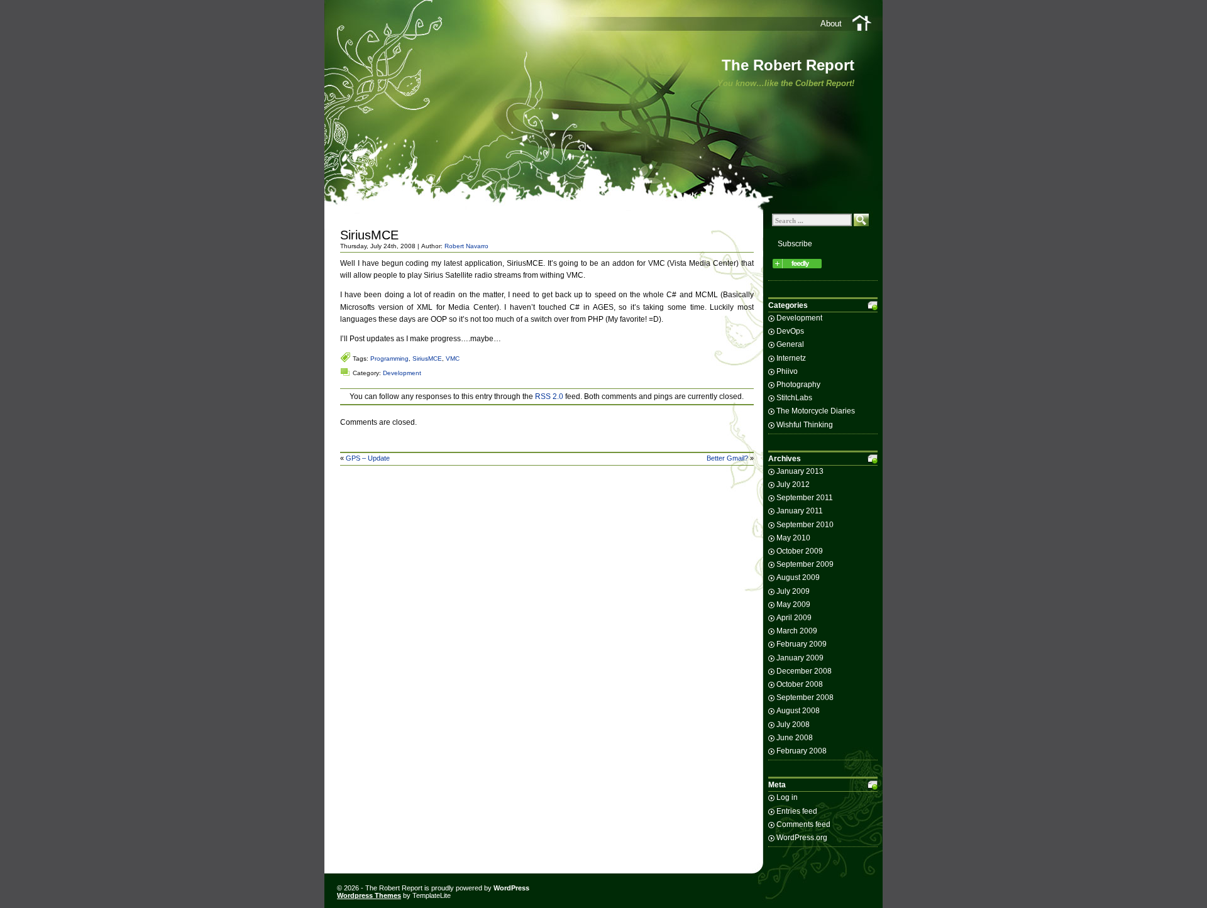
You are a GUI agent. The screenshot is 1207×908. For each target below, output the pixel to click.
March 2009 (796, 630)
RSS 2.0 (549, 396)
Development (402, 372)
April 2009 (794, 617)
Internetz (791, 358)
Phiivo (787, 371)
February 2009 (801, 644)
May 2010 (793, 537)
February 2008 (801, 751)
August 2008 (798, 710)
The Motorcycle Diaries (815, 411)
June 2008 (794, 737)
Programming (389, 358)
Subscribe (795, 243)
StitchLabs (794, 397)
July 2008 (793, 724)
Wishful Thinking (804, 424)
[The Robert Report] (797, 269)
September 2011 (804, 497)
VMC (453, 358)
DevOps (790, 331)
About (831, 23)
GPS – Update (368, 458)
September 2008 (805, 697)
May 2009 (793, 604)
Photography (798, 384)
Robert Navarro (466, 246)
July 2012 (793, 484)
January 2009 (800, 658)
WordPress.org (801, 837)
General (790, 344)
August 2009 (798, 577)
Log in (787, 797)
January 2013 (800, 471)
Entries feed (796, 811)
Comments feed (803, 824)
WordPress (511, 888)
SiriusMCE (369, 235)
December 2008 (804, 671)
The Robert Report (788, 65)
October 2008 (799, 684)
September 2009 (805, 564)
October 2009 (799, 551)
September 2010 (805, 524)
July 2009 (793, 591)
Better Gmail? (727, 458)
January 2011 (799, 510)
